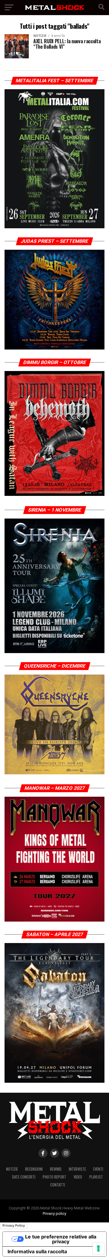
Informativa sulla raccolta (37, 1251)
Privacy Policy (13, 1225)
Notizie (12, 1169)
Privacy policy (54, 1213)
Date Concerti (23, 1177)
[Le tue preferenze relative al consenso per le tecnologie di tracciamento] (98, 1248)
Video (78, 1177)
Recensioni (34, 1169)
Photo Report (54, 1177)
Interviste (77, 1169)
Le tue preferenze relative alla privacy (60, 1239)
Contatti (57, 1185)
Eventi (98, 1169)
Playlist (96, 1177)
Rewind (55, 1169)
